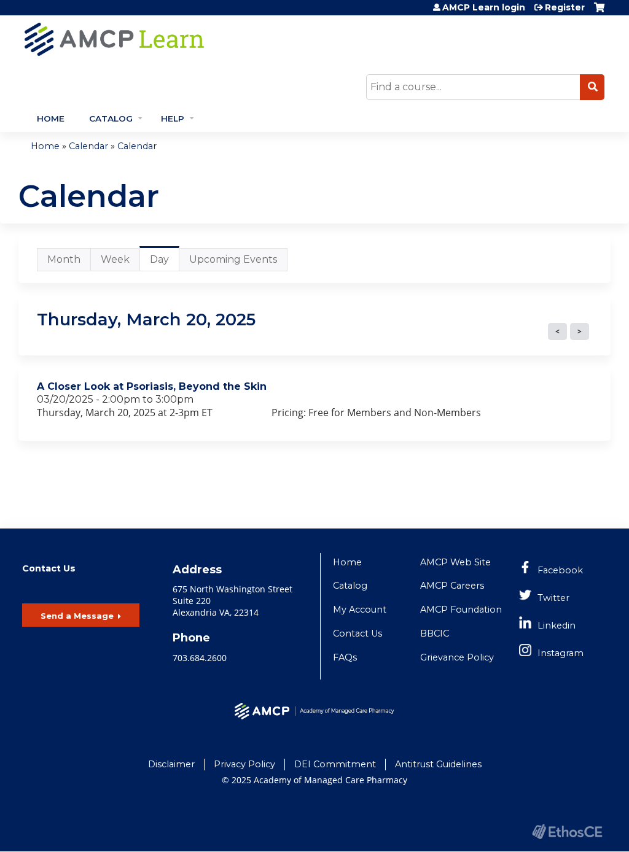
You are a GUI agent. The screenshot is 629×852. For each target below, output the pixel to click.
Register (565, 7)
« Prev (557, 331)
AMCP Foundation (461, 609)
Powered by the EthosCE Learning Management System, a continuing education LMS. (567, 831)
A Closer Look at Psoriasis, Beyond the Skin (152, 386)
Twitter (553, 597)
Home (50, 118)
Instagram (560, 653)
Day (164, 262)
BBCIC (434, 633)
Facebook (560, 570)
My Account (359, 609)
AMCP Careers (452, 585)
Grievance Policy (457, 657)
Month (63, 259)
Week (115, 259)
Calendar (88, 146)
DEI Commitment (335, 764)
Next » (579, 331)
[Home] (224, 39)
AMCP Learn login (483, 7)
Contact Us (357, 633)
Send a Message (77, 616)
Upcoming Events (233, 259)
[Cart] (599, 12)
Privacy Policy (244, 764)
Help (172, 118)
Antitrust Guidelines (438, 764)
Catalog (111, 118)
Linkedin (556, 625)
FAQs (345, 657)
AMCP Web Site (455, 562)
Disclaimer (171, 764)
